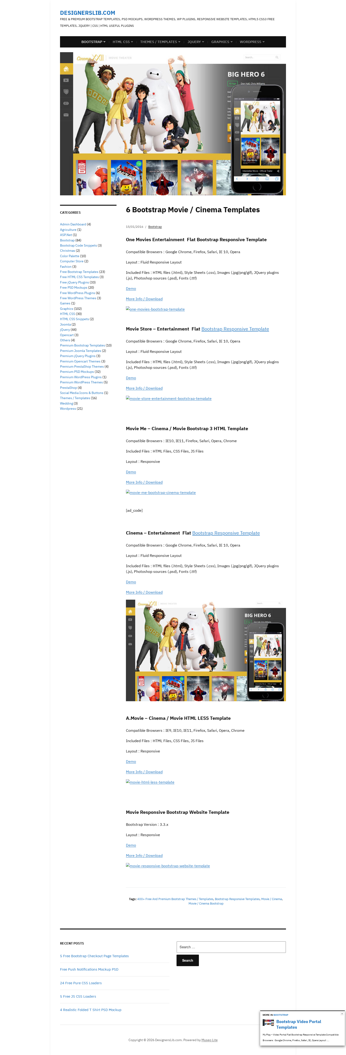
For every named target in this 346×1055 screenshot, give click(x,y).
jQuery (194, 41)
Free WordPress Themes (78, 298)
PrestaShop (68, 388)
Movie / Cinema (271, 899)
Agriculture (68, 230)
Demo (131, 288)
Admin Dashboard (73, 224)
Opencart (67, 335)
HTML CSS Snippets (74, 319)
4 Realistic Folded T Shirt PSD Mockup (90, 1010)
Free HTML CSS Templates (79, 277)
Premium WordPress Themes (81, 382)
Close (342, 1013)
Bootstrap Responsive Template (235, 329)
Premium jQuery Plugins (78, 356)
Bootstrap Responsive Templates (237, 899)
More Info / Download (144, 298)
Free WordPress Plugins (77, 293)
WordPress (250, 41)
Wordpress (68, 408)
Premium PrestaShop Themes (82, 366)
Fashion (66, 266)
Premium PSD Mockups (77, 372)
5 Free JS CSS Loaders (78, 996)
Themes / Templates (158, 41)
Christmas (67, 250)
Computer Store (72, 261)
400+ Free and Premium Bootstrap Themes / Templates (175, 899)
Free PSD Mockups (73, 287)
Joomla (65, 324)
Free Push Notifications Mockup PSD (89, 969)
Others (65, 340)
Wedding (66, 403)
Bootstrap (91, 41)
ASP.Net (66, 235)
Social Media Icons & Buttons (81, 393)
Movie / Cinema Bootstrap (206, 903)
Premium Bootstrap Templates (82, 345)
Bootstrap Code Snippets (78, 245)
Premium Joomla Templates (80, 351)
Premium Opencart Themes (80, 361)
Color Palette (69, 256)
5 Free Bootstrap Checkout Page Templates (94, 956)
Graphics (220, 41)
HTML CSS (121, 41)
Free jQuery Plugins (74, 282)
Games (65, 303)
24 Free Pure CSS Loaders (81, 983)
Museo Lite (209, 1040)
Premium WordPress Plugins (81, 377)
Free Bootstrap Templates (79, 272)
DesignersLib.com (87, 12)
